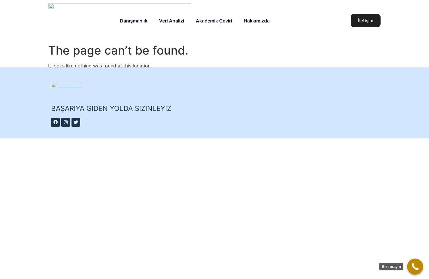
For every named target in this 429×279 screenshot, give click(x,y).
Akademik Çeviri (214, 21)
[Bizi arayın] (415, 267)
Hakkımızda (257, 21)
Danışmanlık (133, 21)
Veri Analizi (171, 21)
